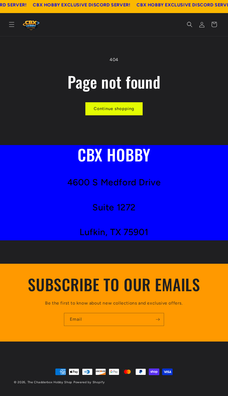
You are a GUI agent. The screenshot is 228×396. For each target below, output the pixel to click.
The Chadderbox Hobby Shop (50, 382)
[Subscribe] (158, 319)
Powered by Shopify (89, 382)
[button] (12, 24)
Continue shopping (114, 108)
